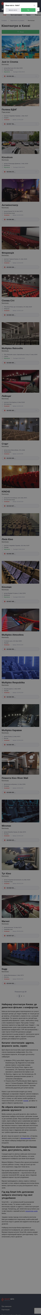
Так (28, 10)
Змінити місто (13, 10)
